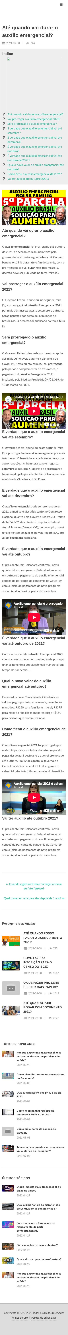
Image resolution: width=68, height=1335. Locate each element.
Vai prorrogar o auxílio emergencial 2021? (33, 119)
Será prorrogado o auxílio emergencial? (32, 123)
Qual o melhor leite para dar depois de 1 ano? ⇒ (34, 898)
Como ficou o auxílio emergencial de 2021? (34, 174)
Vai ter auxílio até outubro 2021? (28, 178)
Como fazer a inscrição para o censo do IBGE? (37, 962)
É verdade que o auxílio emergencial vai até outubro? (34, 149)
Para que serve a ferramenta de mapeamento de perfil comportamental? (36, 1227)
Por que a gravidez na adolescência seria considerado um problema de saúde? (39, 1056)
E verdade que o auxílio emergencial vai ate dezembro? (34, 139)
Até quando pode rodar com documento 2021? (42, 1007)
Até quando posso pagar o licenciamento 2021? (42, 938)
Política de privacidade (43, 1318)
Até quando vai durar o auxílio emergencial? (35, 114)
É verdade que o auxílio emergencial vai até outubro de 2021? (34, 158)
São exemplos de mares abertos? (37, 1245)
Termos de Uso (19, 1318)
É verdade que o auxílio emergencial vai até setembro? (34, 130)
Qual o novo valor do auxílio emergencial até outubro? (35, 167)
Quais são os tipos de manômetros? (39, 1259)
